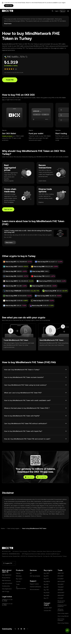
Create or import (7, 136)
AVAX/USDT (61, 595)
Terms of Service (36, 516)
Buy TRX (46, 589)
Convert (18, 581)
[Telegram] (18, 629)
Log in (56, 11)
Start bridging (8, 202)
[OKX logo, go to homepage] (7, 11)
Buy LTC (46, 598)
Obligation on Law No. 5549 (7, 600)
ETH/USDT (61, 578)
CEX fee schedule (35, 576)
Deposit (18, 573)
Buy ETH (46, 578)
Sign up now (8, 209)
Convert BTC (47, 610)
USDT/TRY (61, 573)
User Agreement (6, 575)
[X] (15, 629)
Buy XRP (46, 587)
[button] (52, 11)
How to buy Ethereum (61, 619)
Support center (34, 584)
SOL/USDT (61, 584)
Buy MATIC (47, 581)
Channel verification (35, 586)
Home (3, 528)
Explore (41, 202)
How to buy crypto (13, 528)
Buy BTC (46, 576)
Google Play (42, 477)
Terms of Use (32, 514)
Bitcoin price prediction (61, 601)
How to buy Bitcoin (63, 616)
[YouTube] (24, 629)
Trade (17, 584)
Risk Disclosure (6, 580)
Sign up (62, 11)
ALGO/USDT (61, 592)
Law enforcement (7, 583)
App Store (30, 477)
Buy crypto (19, 578)
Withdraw (19, 576)
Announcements (34, 589)
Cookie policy (6, 586)
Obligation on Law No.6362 (7, 604)
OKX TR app (5, 591)
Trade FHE (10, 80)
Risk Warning (44, 514)
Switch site (8, 5)
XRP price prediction (61, 609)
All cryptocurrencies (21, 587)
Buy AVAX (46, 595)
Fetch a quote (9, 181)
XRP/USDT (60, 589)
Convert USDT (48, 607)
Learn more (42, 181)
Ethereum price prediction (62, 605)
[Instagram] (21, 629)
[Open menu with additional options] (68, 11)
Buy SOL (46, 584)
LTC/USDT (60, 598)
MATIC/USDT (61, 581)
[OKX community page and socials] (27, 629)
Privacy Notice (6, 577)
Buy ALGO (46, 592)
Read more (7, 23)
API (31, 573)
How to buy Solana (63, 623)
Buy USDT (46, 573)
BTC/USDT (61, 576)
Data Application (7, 588)
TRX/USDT (61, 587)
